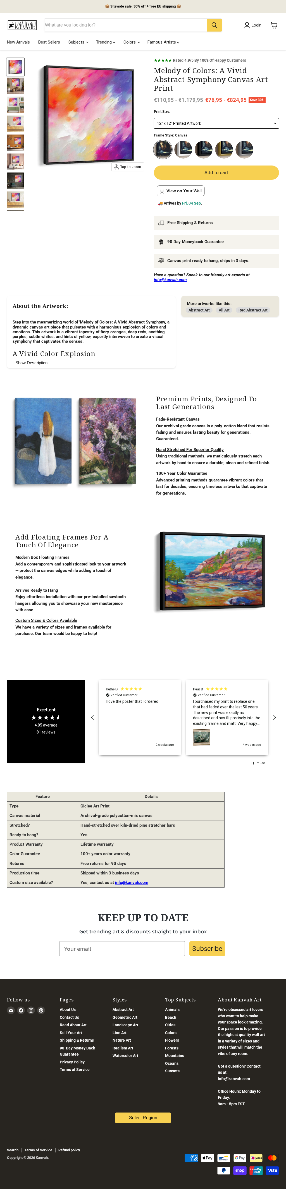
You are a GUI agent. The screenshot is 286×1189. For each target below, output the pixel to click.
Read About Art (73, 1025)
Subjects (76, 42)
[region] (183, 717)
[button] (92, 717)
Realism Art (123, 1048)
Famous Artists (162, 42)
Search (12, 1150)
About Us (68, 1009)
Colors (130, 42)
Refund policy (69, 1150)
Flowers (172, 1040)
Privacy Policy (72, 1062)
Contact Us (69, 1017)
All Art (224, 310)
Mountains (174, 1055)
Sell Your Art (71, 1032)
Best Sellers (49, 42)
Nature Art (122, 1040)
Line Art (120, 1032)
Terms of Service (75, 1069)
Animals (172, 1009)
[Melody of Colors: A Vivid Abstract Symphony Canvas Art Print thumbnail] (15, 67)
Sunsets (172, 1071)
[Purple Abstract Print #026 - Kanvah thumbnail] (15, 86)
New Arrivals (18, 42)
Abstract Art (199, 310)
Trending (104, 42)
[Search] (214, 25)
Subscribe (207, 949)
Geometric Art (125, 1017)
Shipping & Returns (77, 1040)
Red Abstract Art (253, 310)
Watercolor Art (125, 1055)
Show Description (31, 362)
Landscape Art (125, 1025)
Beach (170, 1017)
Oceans (171, 1063)
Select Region (143, 1117)
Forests (171, 1048)
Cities (170, 1025)
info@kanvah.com (131, 882)
